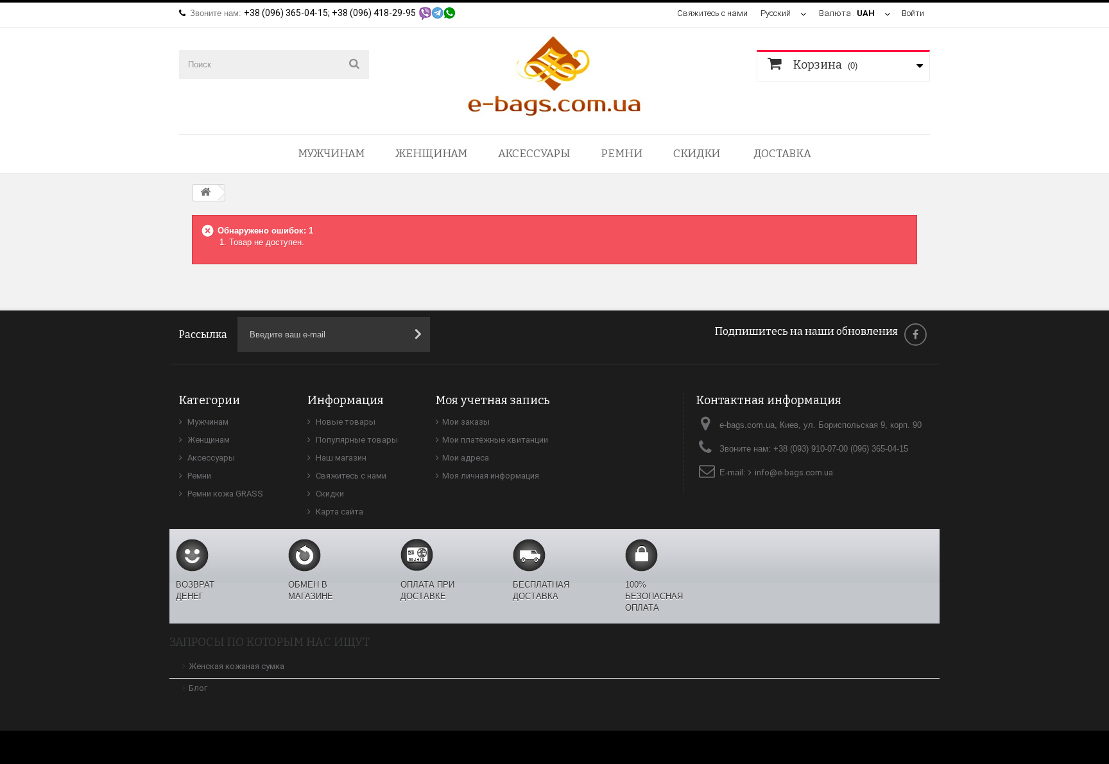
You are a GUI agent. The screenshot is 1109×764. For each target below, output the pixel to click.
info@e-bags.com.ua (794, 472)
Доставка (782, 153)
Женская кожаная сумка (236, 666)
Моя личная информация (490, 475)
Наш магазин (340, 458)
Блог (198, 688)
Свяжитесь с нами (712, 13)
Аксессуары (534, 153)
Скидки (696, 153)
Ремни (621, 153)
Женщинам (431, 153)
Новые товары (344, 422)
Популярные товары (356, 440)
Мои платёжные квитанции (495, 440)
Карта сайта (338, 511)
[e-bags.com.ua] (554, 75)
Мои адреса (465, 458)
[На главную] (205, 193)
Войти (913, 13)
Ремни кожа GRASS (224, 493)
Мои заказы (466, 422)
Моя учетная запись (493, 400)
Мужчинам (331, 153)
